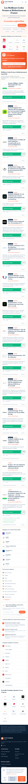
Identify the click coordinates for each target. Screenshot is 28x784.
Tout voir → (24, 36)
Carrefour (7, 31)
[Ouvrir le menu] (25, 2)
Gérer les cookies (5, 779)
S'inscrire (22, 612)
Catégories (3, 754)
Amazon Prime (19, 31)
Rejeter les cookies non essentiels (12, 779)
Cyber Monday (4, 756)
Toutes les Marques (5, 751)
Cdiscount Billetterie (7, 29)
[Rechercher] (22, 2)
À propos (17, 751)
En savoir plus (13, 774)
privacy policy (19, 614)
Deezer (13, 31)
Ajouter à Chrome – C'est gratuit (14, 66)
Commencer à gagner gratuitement (15, 63)
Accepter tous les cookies (21, 779)
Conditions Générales (6, 764)
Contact (17, 758)
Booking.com (15, 29)
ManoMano (23, 29)
